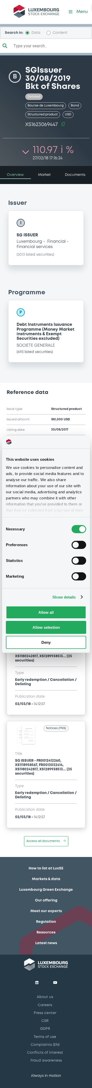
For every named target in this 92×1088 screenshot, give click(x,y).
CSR (45, 1020)
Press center (45, 1013)
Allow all (46, 612)
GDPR (45, 1028)
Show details (64, 597)
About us (45, 997)
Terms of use (45, 1036)
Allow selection (46, 627)
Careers (45, 1005)
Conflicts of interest (45, 1052)
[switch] (79, 545)
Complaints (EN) (45, 1044)
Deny (46, 642)
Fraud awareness (46, 1060)
